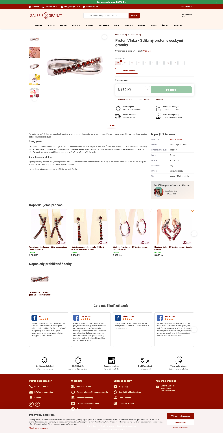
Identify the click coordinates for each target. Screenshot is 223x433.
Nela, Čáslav (169, 316)
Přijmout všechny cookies (180, 416)
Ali (40, 316)
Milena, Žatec (128, 316)
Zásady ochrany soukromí (38, 428)
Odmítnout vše (180, 423)
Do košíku (171, 89)
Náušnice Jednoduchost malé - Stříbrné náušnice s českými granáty (87, 248)
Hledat (134, 15)
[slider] (43, 319)
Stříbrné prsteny (176, 139)
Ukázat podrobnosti (180, 428)
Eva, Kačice (85, 316)
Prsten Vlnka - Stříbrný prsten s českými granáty (39, 293)
